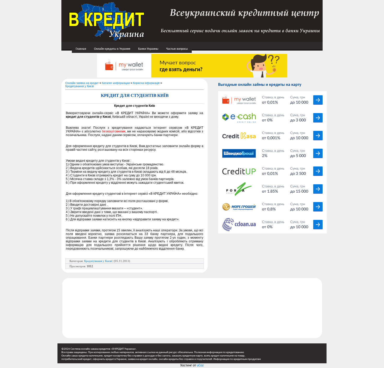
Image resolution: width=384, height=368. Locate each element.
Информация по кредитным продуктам (237, 359)
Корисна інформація (146, 83)
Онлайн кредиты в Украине (112, 49)
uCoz (200, 365)
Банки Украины (148, 49)
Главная (81, 49)
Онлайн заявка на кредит (82, 83)
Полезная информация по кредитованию (219, 352)
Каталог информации (116, 83)
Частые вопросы (177, 49)
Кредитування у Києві (79, 86)
